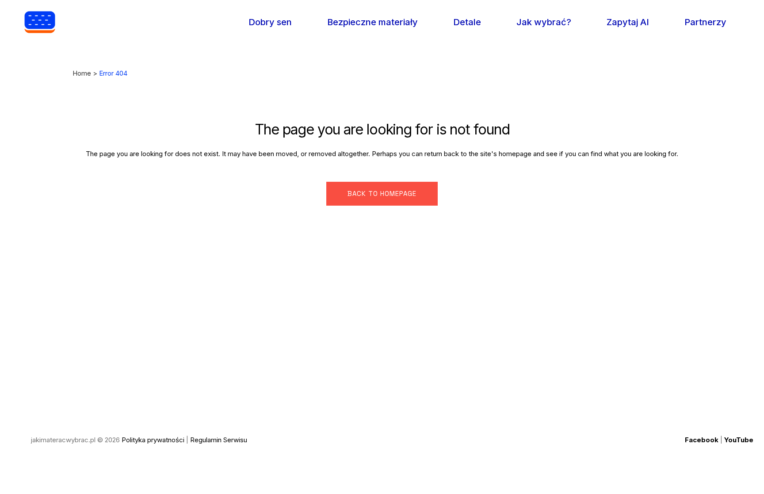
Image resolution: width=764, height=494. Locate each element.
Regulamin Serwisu (218, 440)
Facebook (701, 440)
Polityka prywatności (153, 440)
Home (82, 73)
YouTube (738, 440)
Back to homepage (382, 193)
